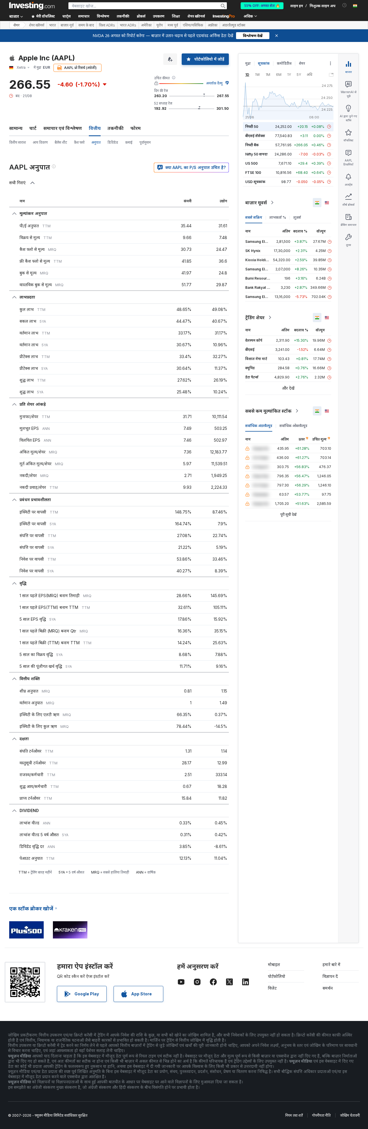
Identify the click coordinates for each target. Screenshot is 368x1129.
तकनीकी (116, 128)
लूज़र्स (297, 217)
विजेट (272, 988)
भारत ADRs (128, 25)
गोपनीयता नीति (321, 1115)
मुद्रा (248, 63)
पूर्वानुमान (145, 142)
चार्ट (33, 128)
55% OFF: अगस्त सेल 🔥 (262, 5)
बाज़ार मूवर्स (256, 202)
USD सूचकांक (255, 182)
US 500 (251, 163)
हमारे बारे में (331, 964)
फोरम (136, 128)
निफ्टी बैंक (252, 145)
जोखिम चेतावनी (350, 1115)
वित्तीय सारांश (17, 142)
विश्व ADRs (107, 25)
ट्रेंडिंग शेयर (254, 317)
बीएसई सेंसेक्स (255, 136)
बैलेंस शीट (61, 142)
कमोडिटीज (284, 63)
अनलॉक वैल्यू (214, 83)
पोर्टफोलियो (276, 976)
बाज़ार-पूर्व (67, 25)
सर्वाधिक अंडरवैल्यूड (258, 426)
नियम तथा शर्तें (294, 1115)
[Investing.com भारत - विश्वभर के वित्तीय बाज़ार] (32, 6)
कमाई (129, 142)
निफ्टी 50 (251, 126)
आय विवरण (40, 142)
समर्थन (328, 988)
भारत (52, 25)
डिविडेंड (113, 142)
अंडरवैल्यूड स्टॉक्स (233, 25)
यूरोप (159, 25)
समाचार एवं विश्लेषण (62, 128)
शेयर (16, 25)
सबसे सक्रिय (253, 217)
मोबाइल (274, 964)
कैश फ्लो (79, 142)
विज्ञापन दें (330, 976)
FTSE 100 (253, 172)
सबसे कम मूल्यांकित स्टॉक (268, 411)
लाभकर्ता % (277, 217)
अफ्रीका (212, 25)
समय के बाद (86, 25)
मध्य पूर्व (173, 25)
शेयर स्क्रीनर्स (196, 16)
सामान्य (15, 128)
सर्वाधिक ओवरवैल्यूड (293, 426)
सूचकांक (264, 63)
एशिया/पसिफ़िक (193, 25)
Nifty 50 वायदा (256, 154)
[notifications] (344, 5)
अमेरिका (146, 25)
